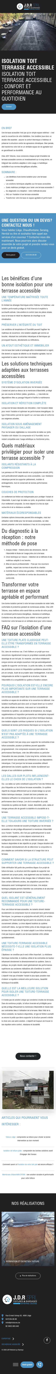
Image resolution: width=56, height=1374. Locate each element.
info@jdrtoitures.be (13, 1323)
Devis (27, 1364)
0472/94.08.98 (11, 1319)
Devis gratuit (10, 255)
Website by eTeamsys (16, 1350)
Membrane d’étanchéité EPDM (13, 1175)
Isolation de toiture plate (12, 1151)
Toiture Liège (10, 1137)
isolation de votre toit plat (28, 1165)
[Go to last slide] (6, 1238)
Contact (9, 107)
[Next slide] (50, 1238)
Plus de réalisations (29, 1276)
